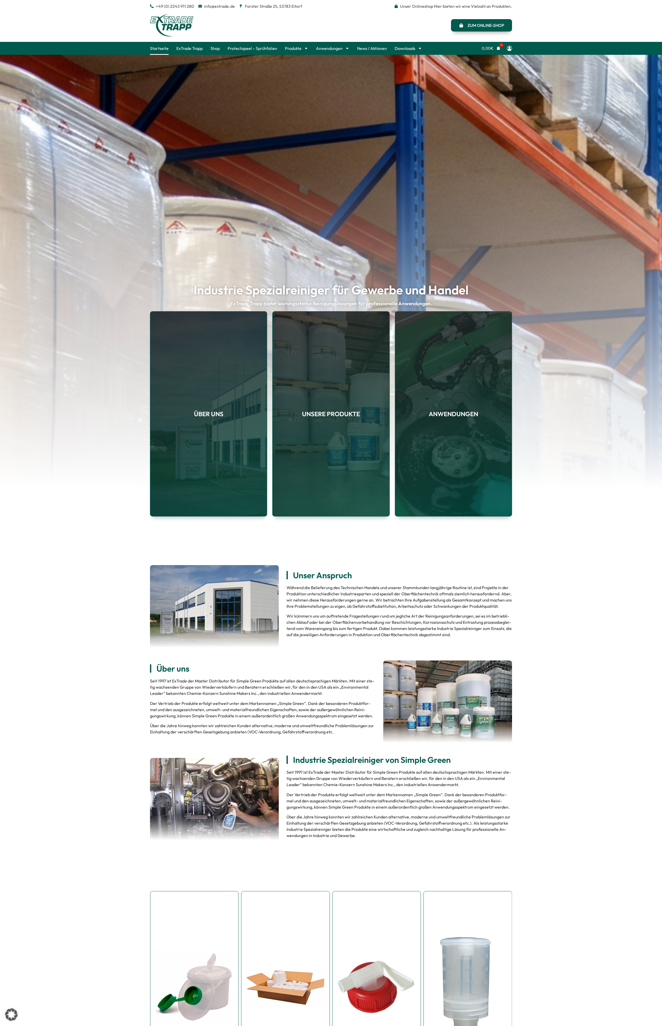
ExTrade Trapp (189, 48)
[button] (491, 48)
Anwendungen (329, 48)
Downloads (405, 48)
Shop (215, 48)
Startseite (159, 48)
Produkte (293, 48)
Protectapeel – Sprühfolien (252, 48)
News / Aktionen (372, 48)
